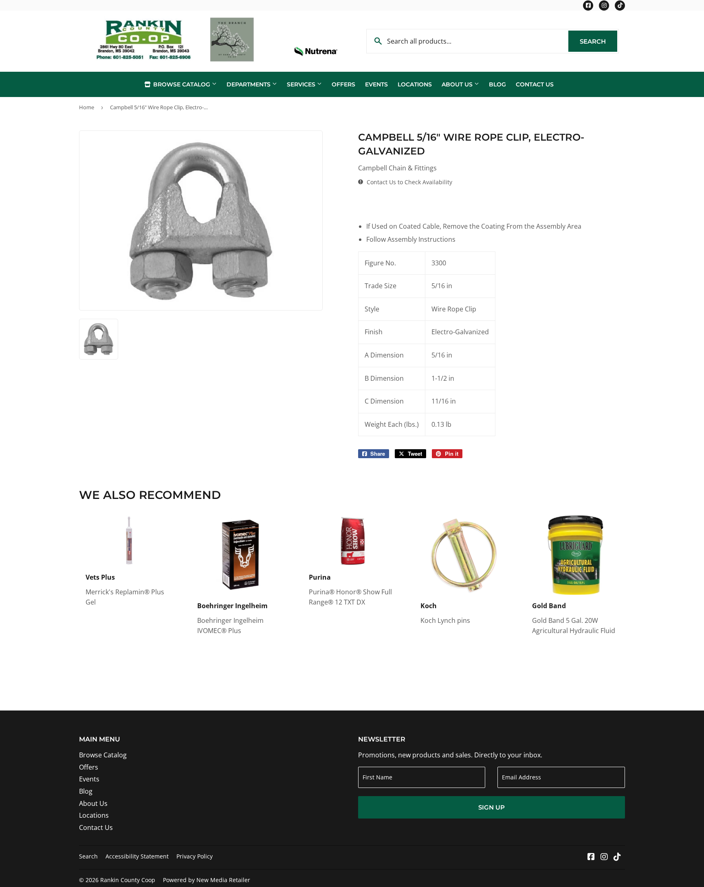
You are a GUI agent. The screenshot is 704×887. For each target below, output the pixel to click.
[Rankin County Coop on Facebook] (591, 857)
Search (598, 41)
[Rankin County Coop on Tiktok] (617, 857)
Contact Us (535, 84)
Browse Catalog (182, 84)
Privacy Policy (194, 856)
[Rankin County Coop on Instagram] (604, 857)
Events (376, 84)
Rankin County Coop (127, 880)
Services (302, 84)
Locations (415, 84)
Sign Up (491, 807)
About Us (458, 84)
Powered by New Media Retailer (206, 880)
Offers (343, 84)
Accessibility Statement (137, 856)
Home (86, 107)
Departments (249, 84)
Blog (497, 84)
